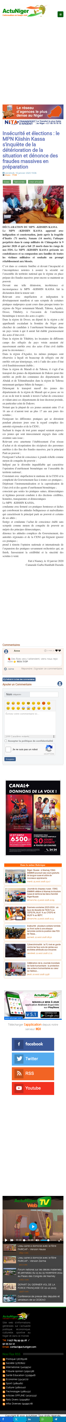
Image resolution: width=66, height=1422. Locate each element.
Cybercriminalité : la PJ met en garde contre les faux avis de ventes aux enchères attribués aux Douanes (44, 947)
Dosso (7, 182)
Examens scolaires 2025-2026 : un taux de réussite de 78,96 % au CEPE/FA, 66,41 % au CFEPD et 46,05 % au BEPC (43, 911)
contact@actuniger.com (23, 1347)
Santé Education (15, 1375)
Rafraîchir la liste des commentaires (20, 679)
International (12, 1367)
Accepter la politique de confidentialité (30, 741)
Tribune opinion (14, 1371)
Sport (9, 1383)
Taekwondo (19, 182)
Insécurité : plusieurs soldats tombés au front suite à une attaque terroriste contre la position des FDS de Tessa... (43, 929)
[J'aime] (56, 650)
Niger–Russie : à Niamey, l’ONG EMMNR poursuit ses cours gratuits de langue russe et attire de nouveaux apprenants (43, 874)
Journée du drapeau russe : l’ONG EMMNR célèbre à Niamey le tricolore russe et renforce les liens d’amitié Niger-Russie (44, 892)
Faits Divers (12, 1399)
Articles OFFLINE (15, 1395)
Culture (10, 1387)
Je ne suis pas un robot (25, 749)
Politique (10, 1359)
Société (10, 1363)
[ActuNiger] (26, 10)
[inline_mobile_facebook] (6, 1419)
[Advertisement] (33, 57)
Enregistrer (10, 759)
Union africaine (35, 182)
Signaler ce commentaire (48, 668)
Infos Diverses (13, 1403)
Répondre (26, 668)
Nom (13, 694)
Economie (11, 1379)
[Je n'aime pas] (59, 650)
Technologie (12, 1391)
